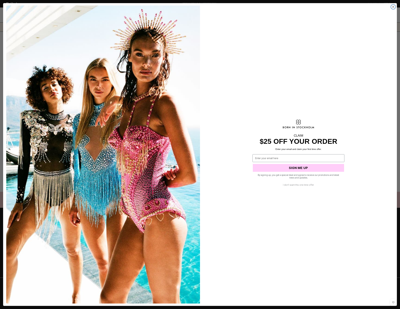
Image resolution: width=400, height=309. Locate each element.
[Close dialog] (393, 6)
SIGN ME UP (298, 168)
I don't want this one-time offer (298, 184)
